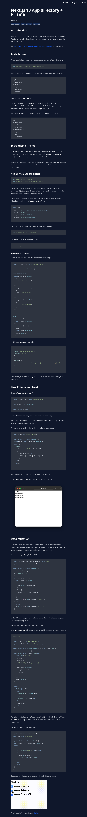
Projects (75, 2)
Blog (84, 2)
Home (65, 2)
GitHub (36, 813)
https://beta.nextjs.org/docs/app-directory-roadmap (33, 46)
